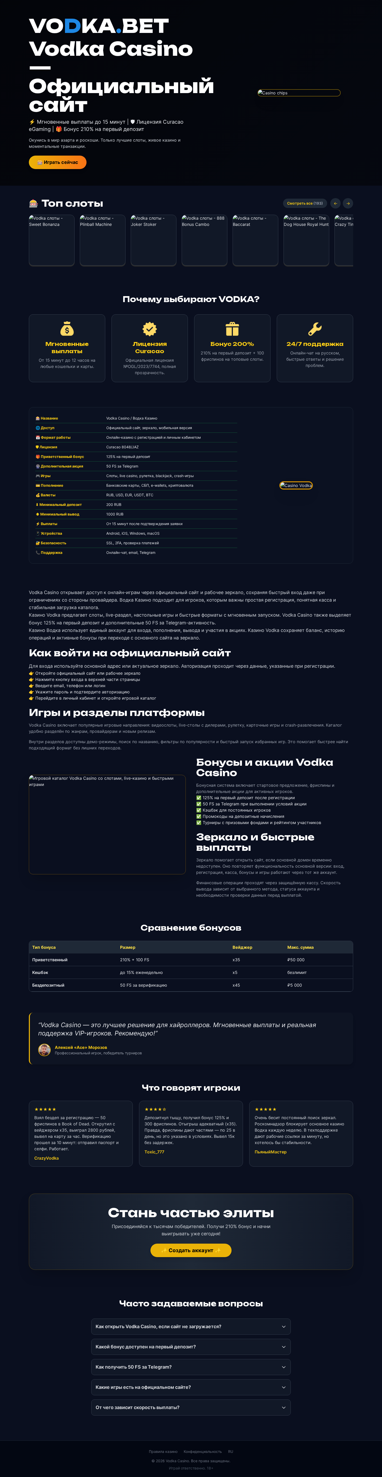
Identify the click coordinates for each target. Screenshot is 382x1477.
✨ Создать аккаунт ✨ (191, 1250)
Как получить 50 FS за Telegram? (134, 1367)
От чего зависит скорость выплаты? (138, 1407)
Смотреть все (305, 203)
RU (230, 1451)
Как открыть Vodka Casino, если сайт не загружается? (158, 1326)
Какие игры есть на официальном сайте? (143, 1387)
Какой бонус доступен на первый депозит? (146, 1346)
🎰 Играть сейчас (57, 162)
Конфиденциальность (203, 1451)
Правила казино (163, 1451)
